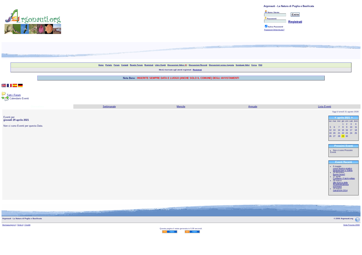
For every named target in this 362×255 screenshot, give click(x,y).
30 (347, 136)
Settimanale (109, 106)
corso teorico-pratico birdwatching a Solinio (343, 169)
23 (347, 133)
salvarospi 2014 (340, 190)
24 (351, 133)
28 (339, 136)
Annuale (252, 106)
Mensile (181, 106)
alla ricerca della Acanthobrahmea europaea (341, 184)
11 (356, 127)
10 (351, 127)
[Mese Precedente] (335, 117)
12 (330, 130)
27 (334, 136)
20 (334, 133)
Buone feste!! (339, 174)
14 (339, 130)
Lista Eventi (324, 106)
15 (343, 130)
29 (343, 136)
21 (339, 133)
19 (330, 133)
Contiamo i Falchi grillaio (344, 178)
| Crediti (27, 225)
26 (330, 136)
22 (343, 133)
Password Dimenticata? (274, 30)
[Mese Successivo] (352, 117)
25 (356, 133)
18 (356, 130)
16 (347, 130)
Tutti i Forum (14, 95)
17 (351, 130)
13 (334, 130)
